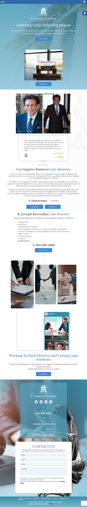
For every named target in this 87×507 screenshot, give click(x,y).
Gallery (55, 498)
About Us (28, 498)
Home (21, 498)
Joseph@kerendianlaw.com (43, 424)
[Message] (43, 471)
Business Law (22, 301)
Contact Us (63, 498)
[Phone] (43, 464)
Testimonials (45, 498)
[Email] (43, 459)
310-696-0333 (45, 245)
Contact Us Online (52, 369)
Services (36, 498)
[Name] (43, 454)
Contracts (46, 297)
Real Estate (67, 297)
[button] (85, 13)
